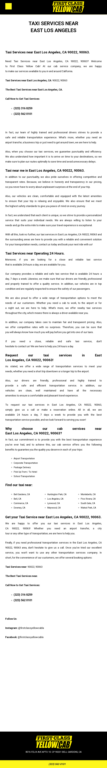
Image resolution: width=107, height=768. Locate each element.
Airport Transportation (24, 458)
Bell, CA (17, 498)
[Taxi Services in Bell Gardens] (68, 7)
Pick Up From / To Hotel (25, 472)
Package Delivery (22, 467)
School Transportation (24, 476)
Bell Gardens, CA (22, 494)
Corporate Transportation (26, 463)
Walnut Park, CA (88, 507)
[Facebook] (57, 758)
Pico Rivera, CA (88, 498)
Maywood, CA (54, 507)
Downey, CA (19, 507)
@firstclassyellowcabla (31, 627)
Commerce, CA (21, 503)
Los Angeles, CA (55, 498)
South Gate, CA (88, 503)
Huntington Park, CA (56, 494)
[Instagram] (50, 758)
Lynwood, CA (53, 503)
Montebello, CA (88, 494)
